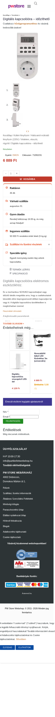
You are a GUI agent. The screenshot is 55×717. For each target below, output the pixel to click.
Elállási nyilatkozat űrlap (14, 515)
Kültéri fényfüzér (21, 135)
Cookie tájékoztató (12, 537)
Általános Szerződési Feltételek (18, 499)
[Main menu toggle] (29, 6)
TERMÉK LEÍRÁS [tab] (21, 269)
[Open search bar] (35, 3)
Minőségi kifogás (11, 504)
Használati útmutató (12, 311)
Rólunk (6, 488)
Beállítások (43, 647)
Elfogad (7, 647)
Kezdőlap (7, 135)
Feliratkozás (13, 421)
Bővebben (21, 639)
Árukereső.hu (27, 593)
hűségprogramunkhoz (25, 23)
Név (5, 412)
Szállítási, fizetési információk (17, 493)
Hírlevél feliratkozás (12, 521)
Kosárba (29, 179)
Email (6, 417)
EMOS (16, 155)
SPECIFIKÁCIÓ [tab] (20, 273)
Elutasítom (24, 647)
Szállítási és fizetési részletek (26, 244)
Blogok (6, 526)
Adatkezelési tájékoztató (14, 532)
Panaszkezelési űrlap (13, 510)
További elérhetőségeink (16, 465)
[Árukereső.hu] (27, 554)
